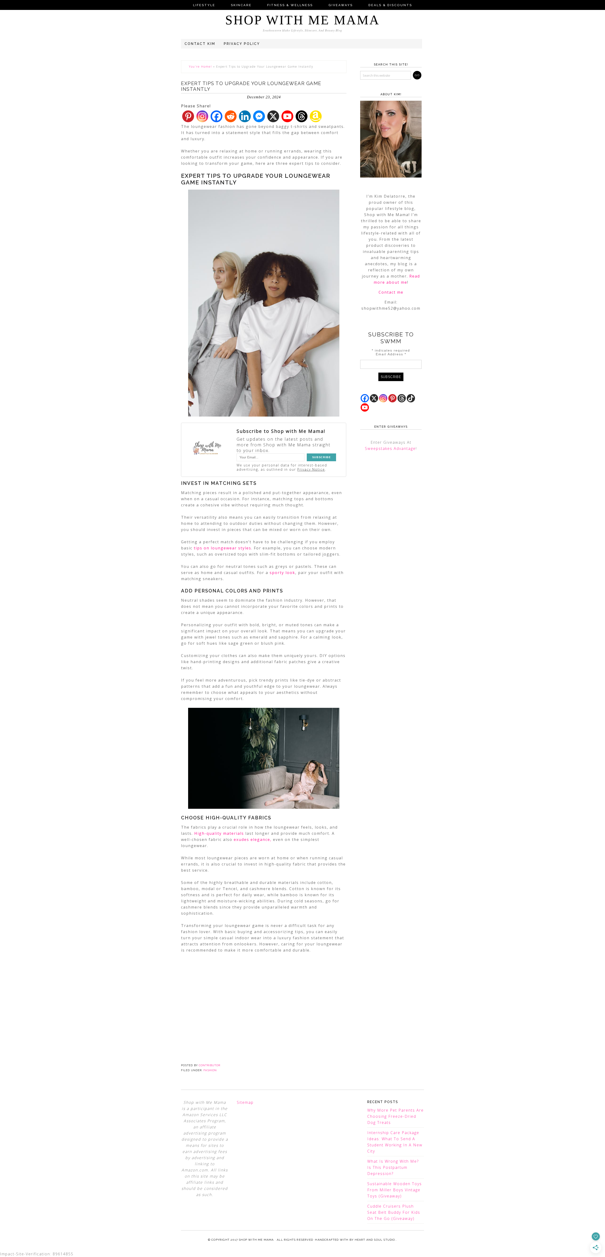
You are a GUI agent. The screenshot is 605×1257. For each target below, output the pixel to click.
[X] (273, 116)
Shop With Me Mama (302, 20)
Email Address (391, 354)
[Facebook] (216, 116)
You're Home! (200, 67)
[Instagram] (202, 116)
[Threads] (301, 116)
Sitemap (245, 1102)
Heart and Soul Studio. (375, 1239)
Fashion (210, 1070)
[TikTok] (411, 398)
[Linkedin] (244, 116)
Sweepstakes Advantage (390, 448)
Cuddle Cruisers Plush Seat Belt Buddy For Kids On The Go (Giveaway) (393, 1212)
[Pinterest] (188, 116)
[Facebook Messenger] (259, 116)
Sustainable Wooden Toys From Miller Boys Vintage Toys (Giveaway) (394, 1190)
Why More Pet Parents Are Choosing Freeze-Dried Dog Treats (395, 1116)
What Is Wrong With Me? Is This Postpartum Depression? (393, 1167)
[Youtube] (287, 116)
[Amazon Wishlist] (315, 116)
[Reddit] (230, 116)
